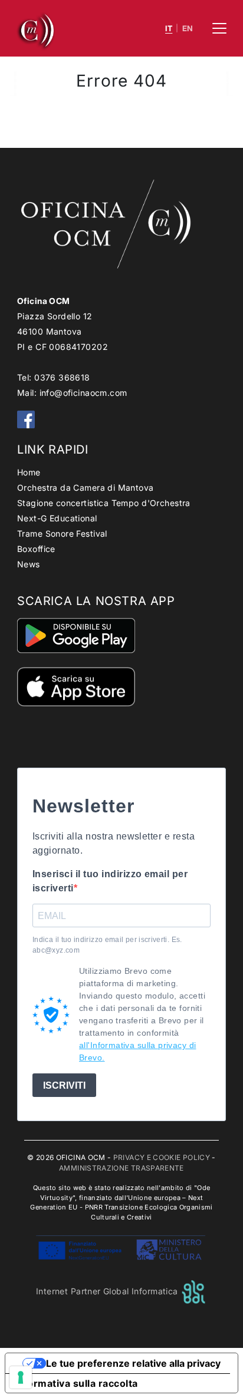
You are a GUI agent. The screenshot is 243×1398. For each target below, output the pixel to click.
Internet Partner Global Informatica (108, 1291)
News (28, 564)
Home (29, 472)
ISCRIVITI (64, 1085)
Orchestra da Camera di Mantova (85, 487)
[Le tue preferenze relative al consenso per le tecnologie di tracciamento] (20, 1377)
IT (168, 28)
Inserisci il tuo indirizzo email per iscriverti (110, 881)
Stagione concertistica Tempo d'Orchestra (104, 503)
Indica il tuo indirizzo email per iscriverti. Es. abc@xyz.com (107, 945)
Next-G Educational (57, 518)
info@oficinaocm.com (83, 393)
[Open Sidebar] (219, 28)
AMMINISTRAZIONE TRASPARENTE (121, 1168)
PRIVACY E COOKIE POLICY (161, 1157)
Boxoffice (36, 549)
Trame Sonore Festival (62, 533)
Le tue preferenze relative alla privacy (133, 1363)
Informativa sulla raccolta (76, 1383)
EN (187, 28)
